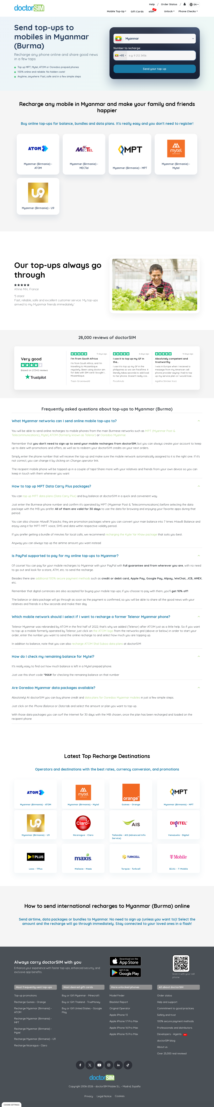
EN (195, 4)
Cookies (120, 1096)
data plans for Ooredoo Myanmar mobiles (112, 697)
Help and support (167, 1002)
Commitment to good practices (175, 1008)
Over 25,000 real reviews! (172, 1053)
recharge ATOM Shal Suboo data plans (97, 643)
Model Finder (117, 995)
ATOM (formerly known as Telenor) (73, 435)
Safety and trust (166, 1014)
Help (152, 4)
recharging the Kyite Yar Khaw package (131, 534)
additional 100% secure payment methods (63, 578)
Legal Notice (104, 1096)
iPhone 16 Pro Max (124, 1027)
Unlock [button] (168, 11)
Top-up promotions (25, 995)
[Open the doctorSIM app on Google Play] (125, 972)
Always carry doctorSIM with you (47, 962)
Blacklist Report (119, 1002)
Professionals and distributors (174, 1027)
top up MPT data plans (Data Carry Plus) (49, 496)
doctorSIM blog (166, 1040)
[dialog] (11, 1104)
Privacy (88, 1096)
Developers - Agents (171, 1034)
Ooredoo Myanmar (112, 435)
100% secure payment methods (175, 1021)
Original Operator (120, 1008)
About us (162, 1047)
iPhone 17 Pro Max (124, 1021)
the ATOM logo (103, 631)
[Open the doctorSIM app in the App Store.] (125, 961)
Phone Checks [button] (187, 11)
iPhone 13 (119, 1014)
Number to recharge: (127, 48)
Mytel (44, 435)
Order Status (169, 4)
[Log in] (184, 4)
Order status (164, 995)
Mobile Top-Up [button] (115, 11)
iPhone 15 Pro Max (124, 1034)
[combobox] (120, 55)
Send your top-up (154, 69)
